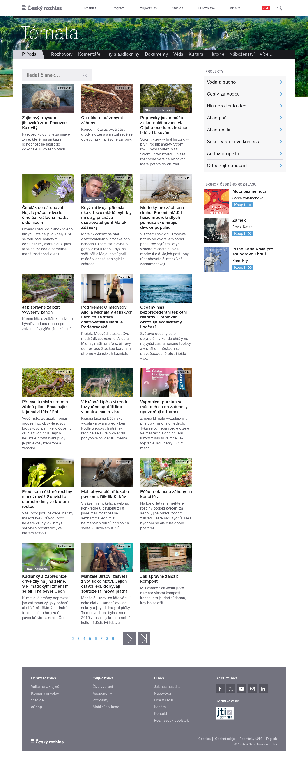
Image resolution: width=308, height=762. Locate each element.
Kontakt (160, 714)
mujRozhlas (148, 8)
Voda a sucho (221, 82)
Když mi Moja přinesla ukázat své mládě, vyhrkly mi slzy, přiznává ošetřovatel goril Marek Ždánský (106, 217)
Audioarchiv (102, 693)
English (271, 739)
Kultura (196, 54)
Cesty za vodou (223, 94)
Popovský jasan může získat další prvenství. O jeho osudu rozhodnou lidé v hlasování (164, 125)
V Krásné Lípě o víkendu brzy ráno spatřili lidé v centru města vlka (104, 406)
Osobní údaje (225, 739)
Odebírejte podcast (227, 165)
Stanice (177, 8)
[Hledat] (280, 8)
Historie (216, 54)
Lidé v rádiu (163, 700)
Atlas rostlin (219, 129)
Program (117, 8)
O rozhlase (206, 8)
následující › (129, 638)
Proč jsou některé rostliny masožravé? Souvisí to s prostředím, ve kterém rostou (47, 499)
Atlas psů (217, 118)
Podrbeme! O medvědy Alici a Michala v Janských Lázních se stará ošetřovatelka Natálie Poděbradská (106, 317)
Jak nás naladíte (167, 687)
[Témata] (154, 33)
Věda (178, 54)
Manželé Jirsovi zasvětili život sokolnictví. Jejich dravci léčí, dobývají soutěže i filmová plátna (104, 584)
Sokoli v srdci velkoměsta (234, 141)
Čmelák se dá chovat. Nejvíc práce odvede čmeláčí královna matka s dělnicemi (45, 215)
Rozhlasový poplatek (171, 720)
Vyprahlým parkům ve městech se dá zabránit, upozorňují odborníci (163, 406)
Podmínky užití (250, 739)
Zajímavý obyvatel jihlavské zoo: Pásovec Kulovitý (44, 122)
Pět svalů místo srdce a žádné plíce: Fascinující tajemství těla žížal (45, 406)
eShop (36, 707)
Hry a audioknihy (123, 54)
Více (266, 54)
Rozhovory (62, 54)
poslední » (144, 638)
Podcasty (100, 700)
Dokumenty (156, 54)
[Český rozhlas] (42, 8)
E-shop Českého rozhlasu (231, 184)
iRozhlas (90, 8)
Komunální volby (45, 693)
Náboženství (242, 54)
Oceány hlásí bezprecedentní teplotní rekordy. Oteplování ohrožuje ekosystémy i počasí (163, 317)
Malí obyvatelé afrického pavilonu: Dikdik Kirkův (105, 494)
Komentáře (89, 54)
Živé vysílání (103, 687)
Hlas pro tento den (226, 106)
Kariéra (160, 707)
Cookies (204, 739)
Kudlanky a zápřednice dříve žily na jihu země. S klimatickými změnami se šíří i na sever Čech (46, 584)
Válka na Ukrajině (45, 687)
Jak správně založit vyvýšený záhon (41, 309)
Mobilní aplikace (106, 707)
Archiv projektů (223, 153)
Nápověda (162, 693)
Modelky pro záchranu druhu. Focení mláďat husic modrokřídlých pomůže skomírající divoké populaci (162, 217)
